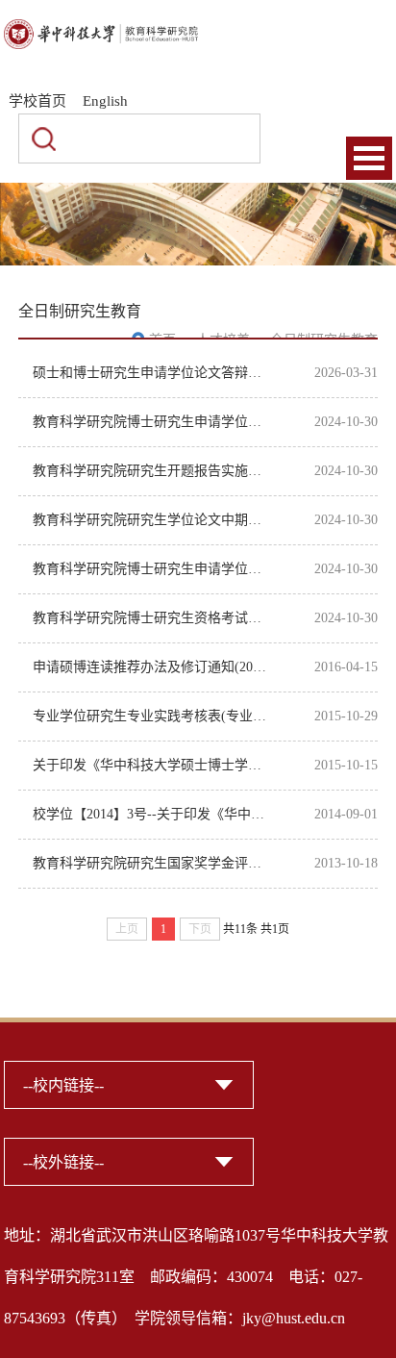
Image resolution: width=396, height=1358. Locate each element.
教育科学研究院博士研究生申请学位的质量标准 (151, 422)
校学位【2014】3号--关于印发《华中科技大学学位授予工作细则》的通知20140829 (151, 814)
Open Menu (369, 158)
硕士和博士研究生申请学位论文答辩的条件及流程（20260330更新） (151, 372)
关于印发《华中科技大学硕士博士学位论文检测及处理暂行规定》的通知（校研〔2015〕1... (151, 765)
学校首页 (37, 101)
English (105, 101)
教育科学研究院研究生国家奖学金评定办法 (151, 863)
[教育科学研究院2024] (101, 31)
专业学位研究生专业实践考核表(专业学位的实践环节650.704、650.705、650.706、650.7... (151, 716)
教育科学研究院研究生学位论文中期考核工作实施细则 (151, 520)
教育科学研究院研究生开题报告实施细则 (151, 471)
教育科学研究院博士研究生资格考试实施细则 (151, 618)
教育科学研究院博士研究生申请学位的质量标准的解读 (151, 569)
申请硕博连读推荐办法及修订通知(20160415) (151, 667)
